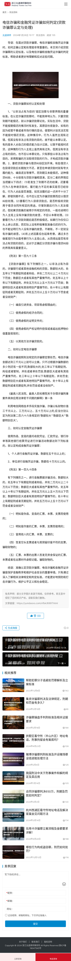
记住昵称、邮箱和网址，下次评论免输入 (27, 915)
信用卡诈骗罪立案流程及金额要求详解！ (47, 830)
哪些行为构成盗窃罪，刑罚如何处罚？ (47, 849)
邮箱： (10, 900)
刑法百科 (40, 35)
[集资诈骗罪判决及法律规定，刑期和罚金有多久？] (13, 704)
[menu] (65, 4)
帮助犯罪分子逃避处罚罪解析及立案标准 (47, 682)
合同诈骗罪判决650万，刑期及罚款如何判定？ (47, 793)
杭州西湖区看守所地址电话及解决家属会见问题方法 (47, 812)
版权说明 (48, 942)
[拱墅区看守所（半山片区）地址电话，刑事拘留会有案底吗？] (13, 741)
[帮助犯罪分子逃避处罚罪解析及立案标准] (13, 685)
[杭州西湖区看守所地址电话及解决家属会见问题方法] (13, 815)
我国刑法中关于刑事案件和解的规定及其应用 (47, 774)
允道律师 (6, 35)
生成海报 (12, 627)
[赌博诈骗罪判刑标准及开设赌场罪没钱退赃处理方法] (13, 759)
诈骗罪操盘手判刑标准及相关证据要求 (47, 719)
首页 (4, 12)
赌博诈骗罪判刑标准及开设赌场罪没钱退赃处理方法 (47, 756)
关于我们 (23, 942)
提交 (35, 923)
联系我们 (35, 942)
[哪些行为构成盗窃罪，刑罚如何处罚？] (13, 852)
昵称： (10, 892)
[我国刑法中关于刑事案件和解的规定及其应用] (13, 778)
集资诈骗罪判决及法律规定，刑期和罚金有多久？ (47, 700)
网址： (10, 908)
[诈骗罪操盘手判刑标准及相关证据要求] (13, 722)
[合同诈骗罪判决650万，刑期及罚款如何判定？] (13, 796)
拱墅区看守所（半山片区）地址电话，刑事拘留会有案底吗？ (47, 737)
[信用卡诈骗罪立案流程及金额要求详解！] (13, 833)
